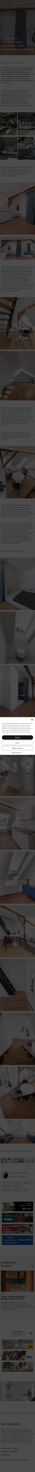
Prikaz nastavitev (17, 748)
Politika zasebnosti (16, 752)
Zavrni (17, 743)
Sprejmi (17, 737)
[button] (32, 720)
